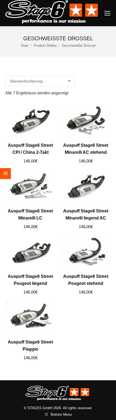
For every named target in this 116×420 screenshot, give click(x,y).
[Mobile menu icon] (107, 13)
